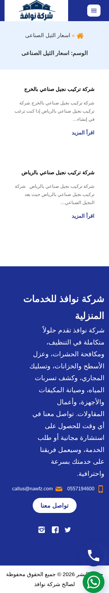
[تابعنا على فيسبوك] (55, 529)
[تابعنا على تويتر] (67, 529)
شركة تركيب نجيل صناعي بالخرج (59, 89)
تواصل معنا (55, 505)
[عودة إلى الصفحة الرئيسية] (80, 35)
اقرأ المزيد (83, 133)
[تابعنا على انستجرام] (41, 529)
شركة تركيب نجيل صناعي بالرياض (57, 172)
